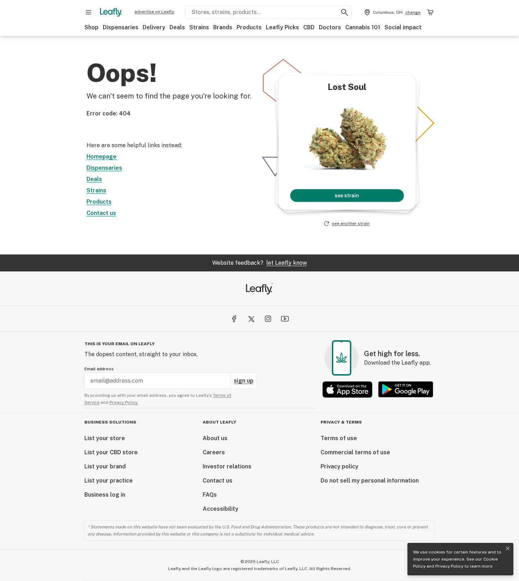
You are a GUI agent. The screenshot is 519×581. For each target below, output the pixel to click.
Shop (91, 27)
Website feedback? (259, 262)
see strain (347, 195)
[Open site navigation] (88, 12)
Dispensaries (120, 27)
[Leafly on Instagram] (268, 319)
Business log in (104, 494)
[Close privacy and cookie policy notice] (508, 548)
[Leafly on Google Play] (405, 389)
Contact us (101, 213)
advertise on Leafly (154, 11)
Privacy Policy (449, 566)
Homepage (101, 156)
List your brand (105, 466)
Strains (199, 27)
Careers (214, 452)
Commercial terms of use (355, 452)
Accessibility (220, 508)
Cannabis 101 (362, 27)
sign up (243, 380)
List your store (104, 438)
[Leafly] (111, 12)
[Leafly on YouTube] (284, 319)
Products (249, 27)
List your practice (108, 480)
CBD (309, 27)
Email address (99, 368)
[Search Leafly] (345, 12)
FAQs (210, 494)
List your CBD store (111, 452)
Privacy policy (339, 466)
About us (215, 438)
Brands (222, 27)
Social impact (403, 27)
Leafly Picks (282, 27)
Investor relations (227, 466)
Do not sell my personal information (370, 480)
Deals (177, 27)
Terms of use (339, 438)
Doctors (330, 27)
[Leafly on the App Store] (347, 389)
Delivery (154, 27)
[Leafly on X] (251, 319)
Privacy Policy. (123, 402)
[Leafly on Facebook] (234, 318)
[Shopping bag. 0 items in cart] (430, 12)
